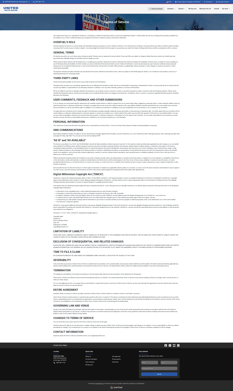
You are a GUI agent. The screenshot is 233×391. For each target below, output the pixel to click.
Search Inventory (157, 9)
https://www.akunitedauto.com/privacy (145, 125)
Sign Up (159, 374)
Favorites (209, 2)
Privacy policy (116, 359)
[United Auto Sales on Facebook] (165, 345)
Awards (216, 9)
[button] (17, 2)
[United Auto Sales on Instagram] (177, 345)
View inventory (89, 362)
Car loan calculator (91, 359)
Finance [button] (181, 9)
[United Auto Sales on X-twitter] (169, 345)
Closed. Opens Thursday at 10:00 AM (188, 2)
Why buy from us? (205, 9)
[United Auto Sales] (11, 9)
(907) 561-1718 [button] (39, 2)
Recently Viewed (223, 2)
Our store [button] (225, 9)
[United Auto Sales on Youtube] (173, 345)
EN (170, 2)
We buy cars (192, 9)
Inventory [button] (170, 9)
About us (88, 356)
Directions (115, 362)
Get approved (116, 356)
